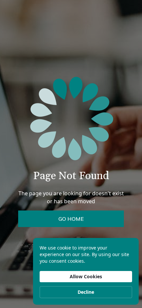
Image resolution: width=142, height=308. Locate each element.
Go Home (71, 218)
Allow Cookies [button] (86, 276)
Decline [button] (86, 292)
